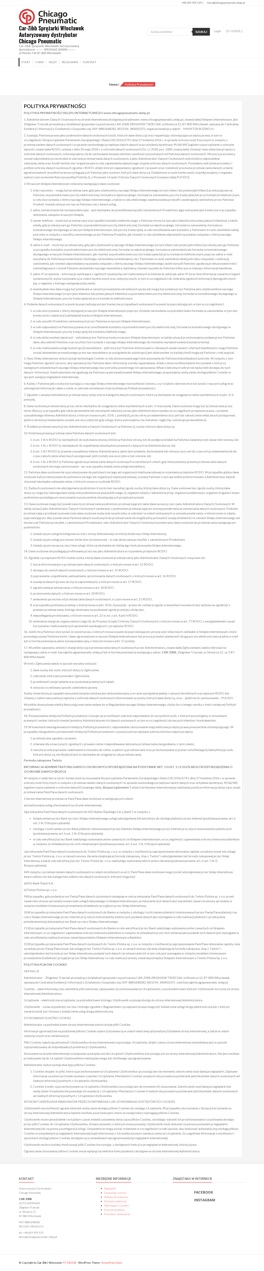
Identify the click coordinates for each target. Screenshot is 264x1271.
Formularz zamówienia (117, 1214)
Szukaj (201, 31)
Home (113, 84)
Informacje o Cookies (116, 1205)
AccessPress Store (111, 1262)
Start (25, 62)
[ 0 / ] (233, 31)
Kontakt (89, 62)
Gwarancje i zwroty (115, 1192)
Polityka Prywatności (116, 1197)
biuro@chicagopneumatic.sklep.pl (226, 2)
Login (217, 31)
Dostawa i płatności (115, 1201)
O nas (39, 62)
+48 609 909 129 (191, 2)
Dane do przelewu (114, 1209)
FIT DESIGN (69, 1262)
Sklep (53, 62)
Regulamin (70, 62)
